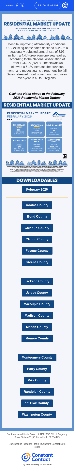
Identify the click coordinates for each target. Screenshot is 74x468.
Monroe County (37, 338)
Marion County (37, 327)
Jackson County (37, 281)
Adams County (37, 205)
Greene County (37, 262)
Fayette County (37, 250)
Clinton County (37, 239)
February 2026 (37, 189)
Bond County (37, 216)
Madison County (37, 315)
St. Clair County (37, 403)
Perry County (37, 369)
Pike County (37, 380)
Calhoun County (37, 228)
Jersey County (37, 292)
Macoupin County (37, 304)
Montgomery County (37, 357)
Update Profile (31, 444)
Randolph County (37, 391)
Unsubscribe (15, 444)
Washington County (37, 414)
